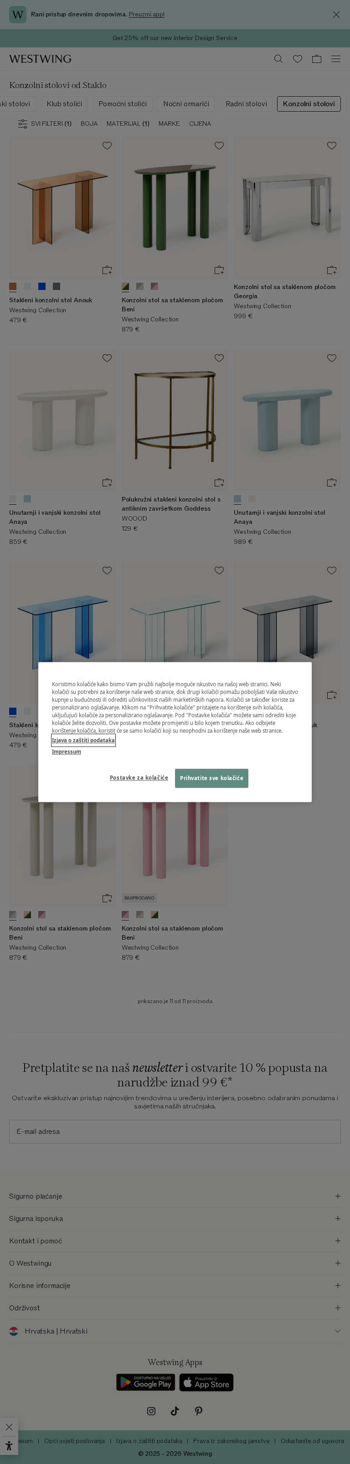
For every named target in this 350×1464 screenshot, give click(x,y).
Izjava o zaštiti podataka (83, 740)
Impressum (66, 751)
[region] (175, 732)
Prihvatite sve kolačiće (211, 778)
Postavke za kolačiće (139, 777)
